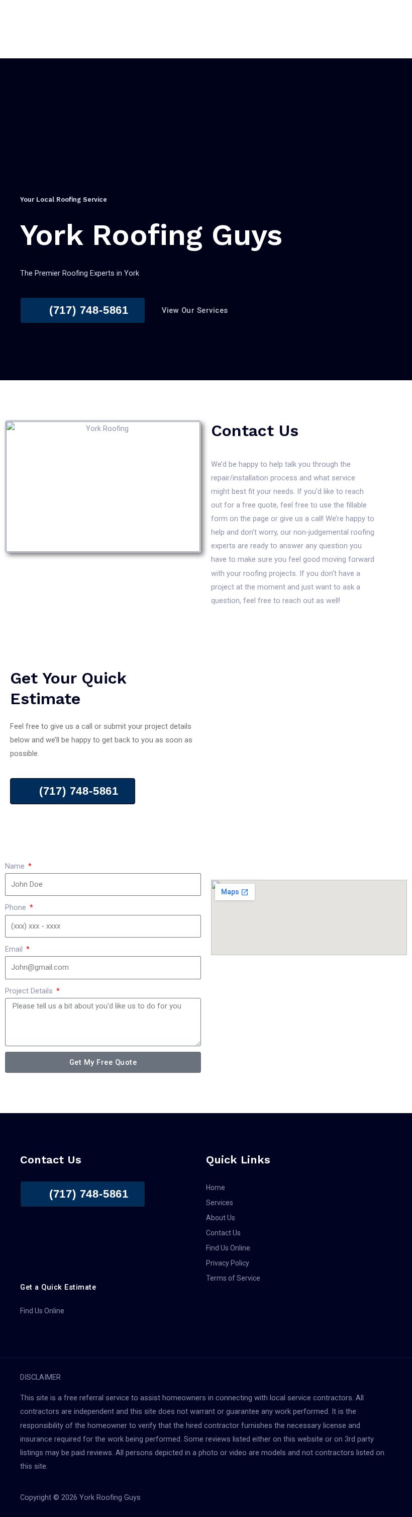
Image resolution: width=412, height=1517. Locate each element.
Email (15, 949)
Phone (16, 907)
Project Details (30, 990)
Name (16, 866)
